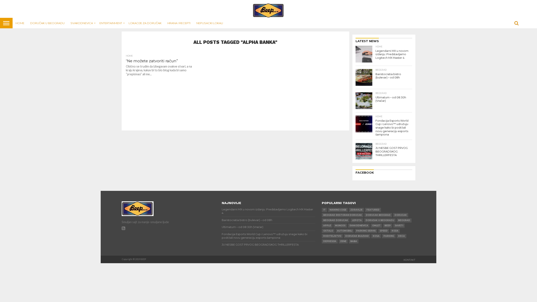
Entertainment (110, 23)
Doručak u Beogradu (47, 23)
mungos (340, 225)
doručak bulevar (357, 236)
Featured (372, 209)
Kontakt (409, 259)
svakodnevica (358, 225)
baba (353, 241)
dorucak (401, 215)
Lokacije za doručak (145, 23)
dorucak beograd (378, 215)
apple (327, 225)
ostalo (328, 230)
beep (388, 225)
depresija (329, 241)
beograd (404, 220)
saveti (399, 225)
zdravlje (356, 209)
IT (324, 209)
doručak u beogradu (380, 220)
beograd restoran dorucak (342, 215)
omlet (376, 225)
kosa (376, 236)
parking (388, 236)
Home (20, 23)
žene (343, 241)
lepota (357, 220)
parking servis (366, 230)
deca (401, 236)
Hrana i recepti (178, 23)
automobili (344, 230)
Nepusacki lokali (209, 23)
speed (384, 230)
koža (395, 230)
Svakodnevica (81, 23)
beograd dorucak (335, 220)
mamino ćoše (338, 209)
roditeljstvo (332, 236)
